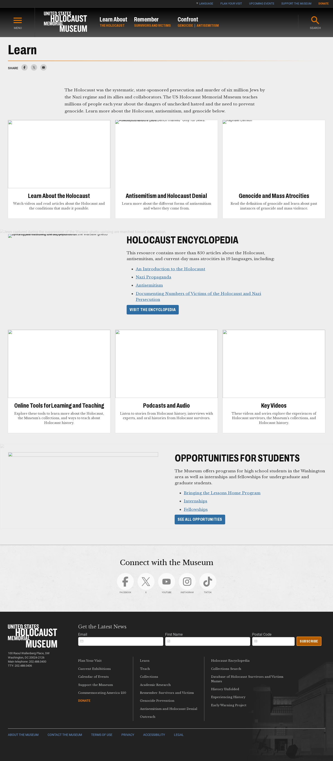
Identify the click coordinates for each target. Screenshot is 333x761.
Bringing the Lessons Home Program (222, 492)
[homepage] (65, 22)
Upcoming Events (261, 3)
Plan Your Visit (231, 3)
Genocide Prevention (157, 701)
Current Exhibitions (94, 669)
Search (315, 28)
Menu (18, 28)
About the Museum (23, 735)
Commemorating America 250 (102, 693)
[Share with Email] (43, 69)
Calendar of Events (93, 677)
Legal (179, 735)
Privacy (127, 735)
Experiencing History (228, 697)
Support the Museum (296, 3)
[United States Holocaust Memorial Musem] (32, 646)
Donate (324, 3)
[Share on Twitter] (34, 69)
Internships (195, 501)
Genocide (185, 25)
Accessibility (154, 735)
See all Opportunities (200, 519)
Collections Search (226, 669)
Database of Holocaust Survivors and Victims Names (247, 679)
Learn (145, 661)
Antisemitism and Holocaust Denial (168, 709)
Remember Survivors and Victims (167, 693)
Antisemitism (208, 25)
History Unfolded (225, 689)
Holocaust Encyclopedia (230, 661)
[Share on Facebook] (24, 69)
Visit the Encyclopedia (153, 309)
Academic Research (155, 685)
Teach (145, 669)
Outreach (147, 717)
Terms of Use (101, 735)
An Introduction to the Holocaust (170, 268)
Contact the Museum (65, 735)
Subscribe (309, 641)
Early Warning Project (228, 705)
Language (206, 3)
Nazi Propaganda (153, 277)
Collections (149, 677)
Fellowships (196, 509)
